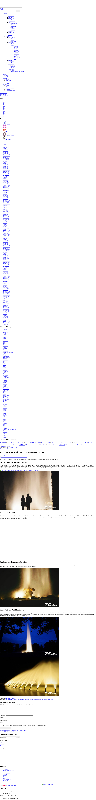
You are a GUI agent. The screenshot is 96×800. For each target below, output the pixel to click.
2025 (4, 102)
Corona (32, 442)
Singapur (13, 66)
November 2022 (6, 201)
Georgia (16, 50)
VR (3, 434)
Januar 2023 (5, 199)
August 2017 (6, 281)
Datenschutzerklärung (10, 90)
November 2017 (6, 277)
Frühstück (48, 442)
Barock (7, 699)
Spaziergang (36, 444)
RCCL (17, 444)
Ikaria (12, 19)
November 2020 (6, 231)
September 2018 (6, 264)
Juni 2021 (5, 223)
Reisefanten (5, 769)
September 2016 (6, 295)
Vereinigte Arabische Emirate (17, 71)
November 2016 (6, 292)
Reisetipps (5, 78)
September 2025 (6, 158)
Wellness (5, 435)
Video (4, 430)
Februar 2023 (6, 197)
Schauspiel (30, 699)
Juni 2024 (5, 177)
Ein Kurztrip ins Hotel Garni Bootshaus (13, 730)
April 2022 (5, 210)
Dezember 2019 (6, 245)
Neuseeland (5, 392)
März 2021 (5, 226)
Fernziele (8, 36)
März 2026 (5, 151)
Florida (15, 48)
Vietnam (5, 432)
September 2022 (6, 204)
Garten (10, 699)
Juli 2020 (5, 237)
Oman (12, 70)
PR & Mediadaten (10, 88)
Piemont (4, 403)
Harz (58, 442)
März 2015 (5, 317)
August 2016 (6, 296)
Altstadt (8, 442)
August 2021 (6, 220)
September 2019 (6, 249)
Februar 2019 (6, 258)
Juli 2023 (5, 191)
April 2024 (5, 180)
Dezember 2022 (6, 200)
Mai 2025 (5, 163)
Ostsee (5, 444)
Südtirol (4, 418)
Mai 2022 (5, 209)
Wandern (70, 444)
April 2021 (5, 225)
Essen (38, 442)
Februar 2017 (6, 288)
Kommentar (3, 715)
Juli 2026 (5, 146)
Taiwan (4, 419)
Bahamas (13, 38)
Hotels (4, 74)
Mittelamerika (11, 37)
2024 (4, 103)
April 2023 (5, 195)
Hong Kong (5, 360)
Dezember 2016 (6, 291)
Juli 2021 (5, 221)
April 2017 (5, 286)
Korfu (4, 373)
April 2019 (5, 255)
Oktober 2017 (6, 278)
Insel (71, 442)
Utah (15, 59)
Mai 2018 (5, 269)
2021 (4, 107)
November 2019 (6, 247)
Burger (26, 442)
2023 (4, 104)
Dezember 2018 (6, 261)
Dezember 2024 (6, 170)
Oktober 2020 (6, 233)
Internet (4, 365)
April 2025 (5, 164)
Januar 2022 (5, 214)
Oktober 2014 (6, 324)
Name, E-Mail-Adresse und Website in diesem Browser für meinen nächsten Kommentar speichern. (24, 725)
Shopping (8, 81)
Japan (4, 368)
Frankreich (10, 17)
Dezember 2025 (6, 154)
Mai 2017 (5, 285)
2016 (4, 113)
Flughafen (43, 442)
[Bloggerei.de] (3, 785)
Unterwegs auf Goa (8, 731)
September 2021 (6, 219)
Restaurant (28, 444)
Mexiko (13, 43)
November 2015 (6, 307)
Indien (12, 61)
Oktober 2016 (6, 293)
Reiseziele (5, 13)
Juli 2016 (5, 297)
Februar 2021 (6, 228)
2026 (4, 101)
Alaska (4, 330)
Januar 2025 (5, 168)
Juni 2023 (5, 192)
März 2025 (5, 166)
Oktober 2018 (6, 263)
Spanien (10, 35)
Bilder (23, 442)
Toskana (13, 30)
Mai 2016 (5, 300)
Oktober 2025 (6, 157)
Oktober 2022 (6, 202)
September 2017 (6, 279)
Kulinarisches (6, 76)
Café (28, 442)
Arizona (16, 47)
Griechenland (11, 18)
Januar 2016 (5, 305)
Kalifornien (16, 51)
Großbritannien (11, 21)
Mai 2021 (5, 224)
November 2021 (6, 216)
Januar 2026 (5, 153)
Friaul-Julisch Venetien (8, 352)
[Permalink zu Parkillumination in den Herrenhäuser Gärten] (13, 457)
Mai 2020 (5, 239)
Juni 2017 (5, 283)
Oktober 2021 (6, 218)
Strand (44, 444)
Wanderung (74, 444)
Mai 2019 (5, 254)
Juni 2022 (5, 207)
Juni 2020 (5, 238)
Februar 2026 (6, 152)
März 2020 (5, 242)
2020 (4, 108)
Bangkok (19, 442)
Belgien (4, 337)
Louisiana (16, 52)
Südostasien (11, 64)
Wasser (78, 444)
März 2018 (5, 272)
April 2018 (5, 271)
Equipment (8, 79)
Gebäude (52, 442)
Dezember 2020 (6, 230)
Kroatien (10, 31)
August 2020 (6, 235)
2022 (4, 106)
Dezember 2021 (6, 215)
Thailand (13, 67)
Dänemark (5, 343)
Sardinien (13, 28)
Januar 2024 (5, 183)
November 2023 (6, 186)
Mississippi (16, 54)
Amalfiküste (14, 23)
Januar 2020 (5, 244)
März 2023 (5, 196)
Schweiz (5, 408)
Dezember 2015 (6, 306)
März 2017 (5, 287)
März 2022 (5, 211)
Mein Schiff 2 (90, 442)
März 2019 (5, 257)
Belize (12, 40)
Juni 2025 (5, 162)
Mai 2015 (5, 315)
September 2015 (6, 310)
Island (4, 366)
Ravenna (5, 404)
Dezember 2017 (6, 276)
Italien (9, 22)
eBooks (7, 86)
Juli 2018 (5, 267)
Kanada (4, 372)
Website (2, 722)
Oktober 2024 (6, 172)
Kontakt (7, 85)
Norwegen (10, 33)
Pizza (14, 444)
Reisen (22, 444)
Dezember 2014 (6, 321)
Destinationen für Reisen (8, 770)
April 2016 (5, 301)
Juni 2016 (5, 298)
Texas (4, 421)
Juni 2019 (5, 253)
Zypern (4, 437)
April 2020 (5, 240)
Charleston (5, 341)
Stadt (41, 444)
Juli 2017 (5, 282)
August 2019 (6, 250)
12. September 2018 (12, 447)
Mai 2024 (5, 178)
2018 (4, 111)
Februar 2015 (6, 319)
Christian (4, 455)
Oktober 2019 (6, 248)
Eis (35, 442)
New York (16, 56)
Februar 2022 (6, 213)
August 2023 (6, 190)
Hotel (4, 361)
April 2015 (5, 316)
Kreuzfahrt (8, 73)
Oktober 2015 (6, 309)
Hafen (56, 442)
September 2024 (6, 173)
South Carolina (17, 57)
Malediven (13, 62)
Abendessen (3, 442)
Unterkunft (55, 444)
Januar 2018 (5, 274)
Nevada (15, 55)
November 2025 (6, 156)
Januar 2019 (5, 259)
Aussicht (13, 442)
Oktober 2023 (6, 187)
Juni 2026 (5, 147)
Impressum (8, 89)
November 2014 (6, 322)
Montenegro (5, 390)
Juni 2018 (5, 268)
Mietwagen (8, 80)
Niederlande (11, 32)
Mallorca (5, 384)
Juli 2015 (5, 312)
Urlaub (62, 444)
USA (12, 45)
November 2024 (6, 171)
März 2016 (5, 302)
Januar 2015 (5, 320)
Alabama (16, 46)
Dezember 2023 (6, 185)
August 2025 (6, 159)
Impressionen (67, 442)
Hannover (15, 699)
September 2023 (6, 189)
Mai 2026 (5, 148)
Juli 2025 (5, 161)
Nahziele (8, 14)
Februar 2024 (6, 182)
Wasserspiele (50, 699)
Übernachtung (84, 444)
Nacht (22, 699)
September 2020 (6, 234)
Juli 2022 (5, 206)
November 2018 (6, 262)
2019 (4, 109)
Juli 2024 (5, 176)
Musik (19, 699)
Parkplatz (10, 444)
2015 (4, 114)
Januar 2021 (5, 229)
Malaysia (13, 65)
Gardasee (13, 24)
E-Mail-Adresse (4, 720)
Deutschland (11, 16)
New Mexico (6, 395)
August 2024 (6, 175)
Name (2, 717)
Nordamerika (11, 42)
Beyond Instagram (7, 339)
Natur (1, 444)
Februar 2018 (6, 273)
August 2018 (6, 266)
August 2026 (6, 144)
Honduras (13, 41)
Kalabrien (13, 26)
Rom (12, 27)
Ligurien (5, 378)
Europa (4, 347)
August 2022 (6, 205)
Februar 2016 (6, 304)
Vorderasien (11, 69)
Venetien (5, 428)
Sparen (7, 83)
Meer (86, 442)
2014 (4, 116)
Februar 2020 (6, 243)
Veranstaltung (40, 699)
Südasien (10, 60)
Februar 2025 (6, 167)
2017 (4, 112)
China (4, 342)
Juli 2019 (5, 252)
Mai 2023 (5, 194)
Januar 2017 (5, 290)
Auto (16, 442)
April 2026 (5, 149)
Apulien (4, 333)
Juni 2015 (5, 314)
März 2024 (5, 181)
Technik (4, 420)
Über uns (5, 84)
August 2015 (6, 311)
